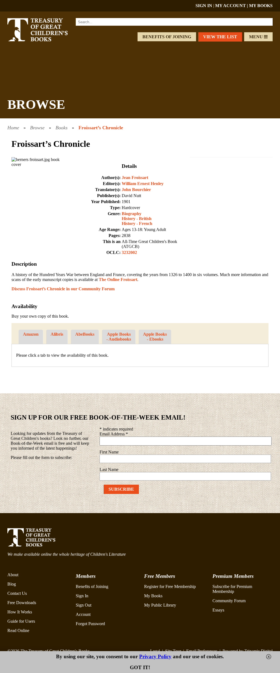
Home (13, 127)
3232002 (129, 252)
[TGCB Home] (43, 39)
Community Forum (229, 600)
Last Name (109, 469)
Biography (131, 213)
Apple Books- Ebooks (155, 336)
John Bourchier (136, 189)
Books (62, 127)
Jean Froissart (135, 177)
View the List (220, 36)
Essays (218, 610)
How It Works (19, 612)
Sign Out (83, 605)
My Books (153, 595)
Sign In (82, 595)
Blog (11, 584)
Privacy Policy (155, 656)
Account (83, 614)
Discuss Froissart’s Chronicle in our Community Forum (63, 288)
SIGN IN (204, 5)
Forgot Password (90, 623)
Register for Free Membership (170, 586)
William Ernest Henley (143, 183)
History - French (137, 223)
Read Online (18, 630)
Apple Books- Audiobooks (118, 336)
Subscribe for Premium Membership (232, 589)
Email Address (114, 434)
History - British (136, 218)
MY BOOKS (261, 5)
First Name (109, 452)
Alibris (57, 334)
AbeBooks (84, 334)
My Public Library (160, 605)
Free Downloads (21, 602)
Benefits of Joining (166, 36)
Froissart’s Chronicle (100, 127)
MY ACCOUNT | (232, 5)
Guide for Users (21, 621)
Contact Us (17, 593)
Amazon (31, 334)
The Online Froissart (118, 279)
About (12, 574)
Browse (37, 127)
